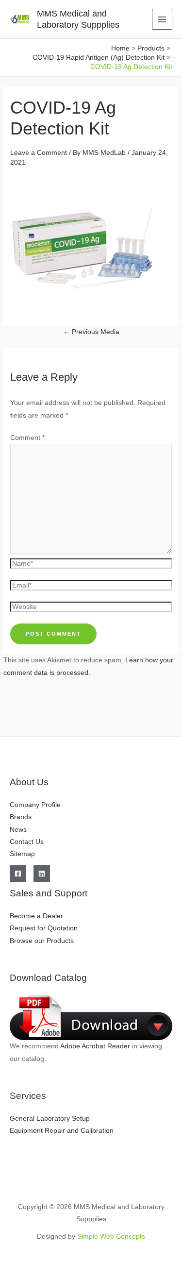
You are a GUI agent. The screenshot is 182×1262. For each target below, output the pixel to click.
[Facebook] (18, 873)
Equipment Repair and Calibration (62, 1130)
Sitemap (22, 854)
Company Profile (35, 804)
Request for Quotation (44, 928)
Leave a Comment (38, 152)
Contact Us (27, 841)
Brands (21, 817)
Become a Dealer (36, 916)
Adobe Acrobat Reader (96, 1046)
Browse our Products (42, 940)
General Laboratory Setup (50, 1118)
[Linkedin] (41, 873)
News (18, 829)
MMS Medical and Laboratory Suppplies (78, 18)
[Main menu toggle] (162, 19)
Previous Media (91, 332)
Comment (27, 437)
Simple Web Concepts (111, 1236)
